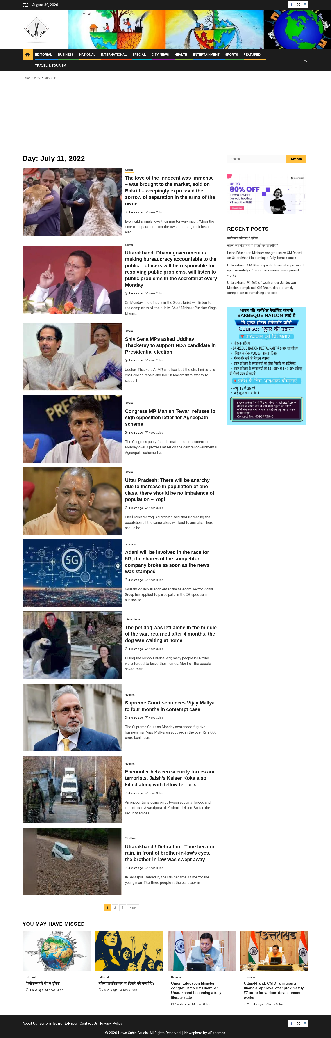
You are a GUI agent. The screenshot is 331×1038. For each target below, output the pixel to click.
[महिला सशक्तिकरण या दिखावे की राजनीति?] (129, 951)
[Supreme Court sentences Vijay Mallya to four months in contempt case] (72, 717)
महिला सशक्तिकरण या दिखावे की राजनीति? (252, 245)
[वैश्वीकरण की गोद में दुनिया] (57, 951)
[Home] (27, 55)
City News (160, 54)
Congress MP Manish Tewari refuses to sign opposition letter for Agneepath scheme (170, 417)
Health (181, 54)
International (114, 54)
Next (132, 908)
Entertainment (206, 54)
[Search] (305, 60)
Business (66, 54)
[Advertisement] (165, 118)
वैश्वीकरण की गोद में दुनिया (242, 238)
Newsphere (193, 1033)
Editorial (43, 54)
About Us (30, 1023)
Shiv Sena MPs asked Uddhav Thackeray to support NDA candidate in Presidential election (170, 345)
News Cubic (156, 212)
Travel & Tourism (50, 65)
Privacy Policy (111, 1023)
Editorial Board (50, 1023)
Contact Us (89, 1023)
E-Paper (71, 1023)
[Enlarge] (300, 312)
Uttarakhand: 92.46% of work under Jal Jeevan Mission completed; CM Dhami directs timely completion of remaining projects (261, 288)
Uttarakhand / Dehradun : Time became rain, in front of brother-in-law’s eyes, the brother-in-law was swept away (170, 853)
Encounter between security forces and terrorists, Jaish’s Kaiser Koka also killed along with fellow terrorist (170, 778)
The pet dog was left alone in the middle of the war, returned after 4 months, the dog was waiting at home (171, 634)
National (87, 54)
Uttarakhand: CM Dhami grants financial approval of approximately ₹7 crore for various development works (265, 270)
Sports (231, 54)
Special (139, 54)
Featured (252, 54)
